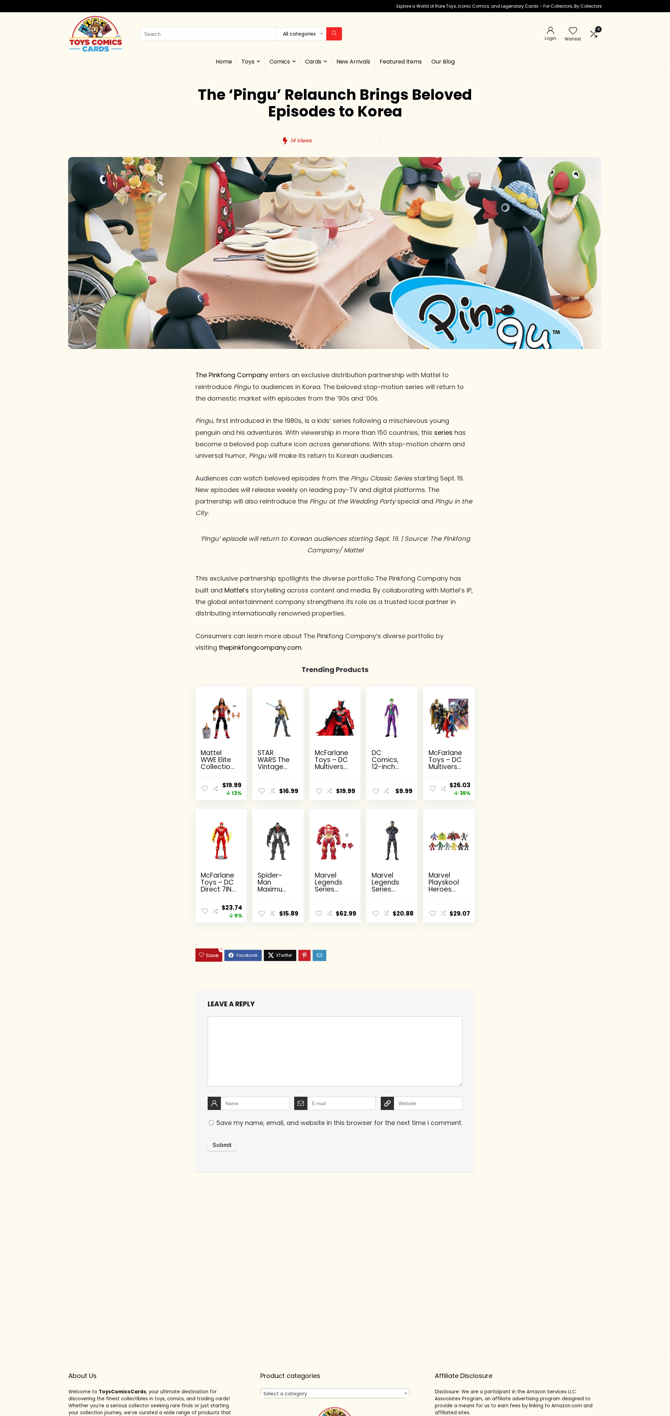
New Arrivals (353, 62)
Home (224, 62)
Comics (279, 62)
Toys (247, 62)
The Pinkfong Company (231, 375)
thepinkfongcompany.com (260, 647)
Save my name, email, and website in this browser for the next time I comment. (339, 1122)
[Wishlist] (573, 31)
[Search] (334, 33)
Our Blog (443, 62)
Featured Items (401, 62)
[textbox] (335, 1394)
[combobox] (335, 1393)
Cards (313, 62)
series (443, 432)
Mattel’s (236, 590)
